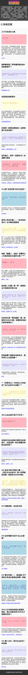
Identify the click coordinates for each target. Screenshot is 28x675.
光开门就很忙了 (6, 433)
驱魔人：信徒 (5, 279)
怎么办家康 (4, 568)
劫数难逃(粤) (5, 529)
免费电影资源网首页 (7, 7)
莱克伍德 (20, 11)
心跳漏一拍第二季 (11, 8)
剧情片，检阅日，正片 (7, 463)
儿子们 (3, 58)
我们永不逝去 (18, 7)
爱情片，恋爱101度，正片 (17, 13)
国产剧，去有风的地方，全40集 (10, 247)
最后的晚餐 (21, 14)
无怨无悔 (4, 213)
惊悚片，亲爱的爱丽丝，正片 (9, 149)
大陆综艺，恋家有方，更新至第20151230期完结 (14, 182)
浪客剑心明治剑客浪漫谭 (8, 408)
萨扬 (3, 376)
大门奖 (14, 11)
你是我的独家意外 (6, 121)
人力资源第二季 (20, 17)
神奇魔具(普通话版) (17, 16)
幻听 (19, 8)
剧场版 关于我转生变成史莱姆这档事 (11, 603)
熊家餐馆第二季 (6, 90)
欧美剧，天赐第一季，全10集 (9, 311)
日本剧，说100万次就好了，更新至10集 (12, 634)
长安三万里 (7, 11)
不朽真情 (9, 10)
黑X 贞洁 (4, 666)
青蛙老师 (13, 14)
